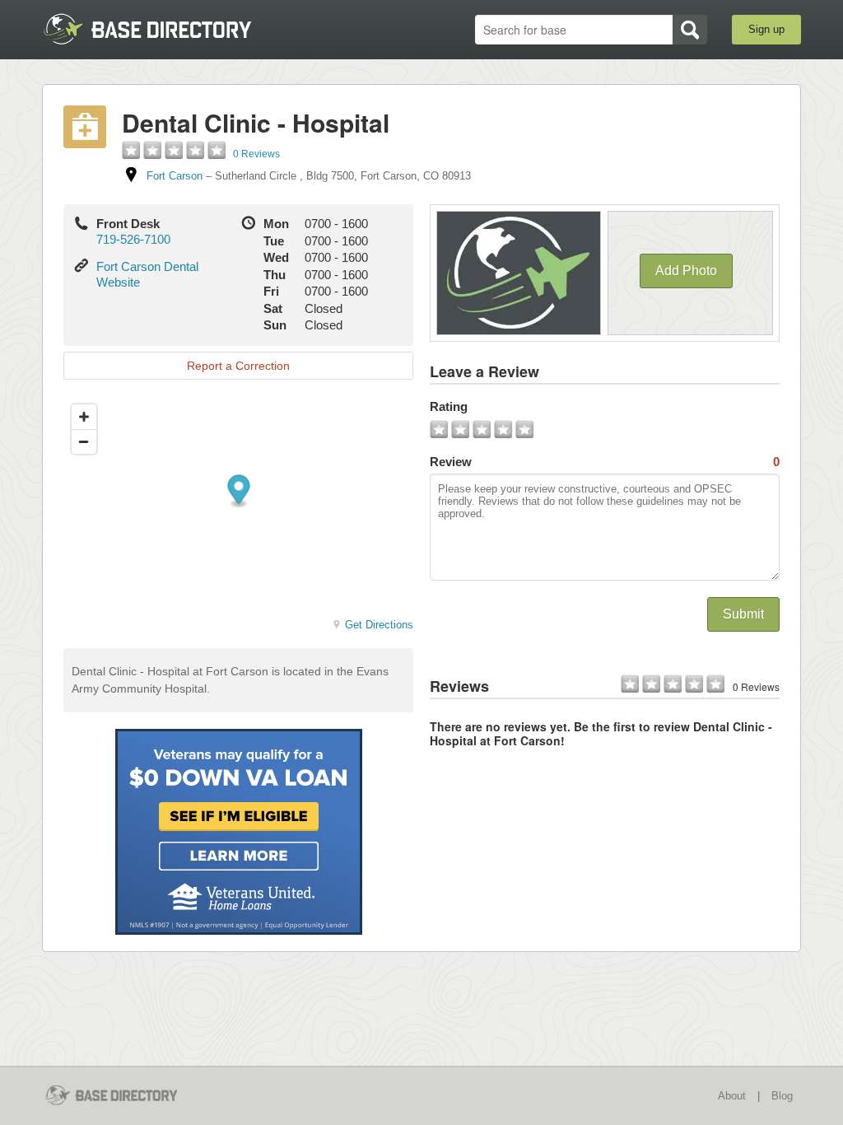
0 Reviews (256, 154)
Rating (449, 406)
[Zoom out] (84, 441)
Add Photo (686, 271)
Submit (743, 614)
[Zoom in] (84, 416)
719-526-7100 (133, 239)
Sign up (766, 29)
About (732, 1096)
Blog (782, 1096)
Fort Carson (175, 176)
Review (605, 462)
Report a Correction (238, 365)
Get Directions (379, 625)
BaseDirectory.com (162, 28)
